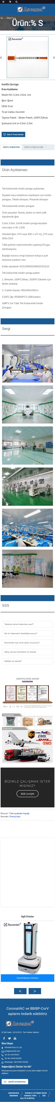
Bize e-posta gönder (15, 135)
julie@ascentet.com (12, 1051)
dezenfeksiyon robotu (27, 978)
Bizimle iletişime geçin (36, 1093)
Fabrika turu (30, 1096)
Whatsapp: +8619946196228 (16, 1062)
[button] (28, 793)
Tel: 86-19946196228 (13, 1058)
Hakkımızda (13, 1093)
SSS (43, 1096)
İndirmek (14, 1096)
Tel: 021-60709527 (12, 1055)
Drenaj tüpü (15, 816)
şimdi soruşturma (17, 1081)
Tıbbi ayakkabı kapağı (19, 813)
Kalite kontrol (27, 1098)
